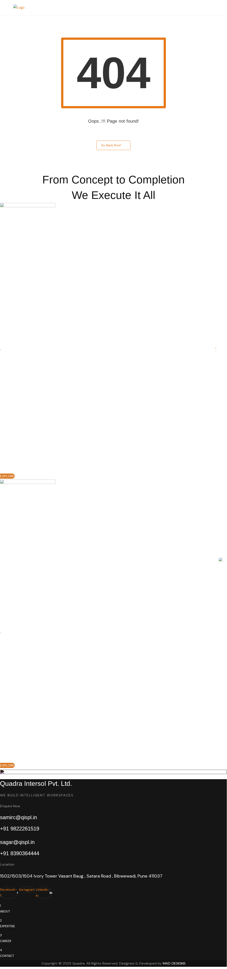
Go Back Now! (111, 145)
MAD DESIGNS (174, 963)
